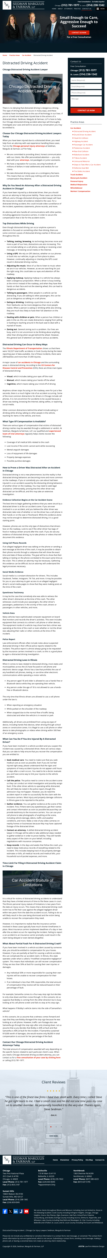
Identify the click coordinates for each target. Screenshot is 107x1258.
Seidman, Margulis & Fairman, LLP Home (23, 5)
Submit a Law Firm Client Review (53, 1143)
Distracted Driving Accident (85, 131)
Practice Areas (77, 122)
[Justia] (21, 1211)
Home (54, 9)
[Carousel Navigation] (53, 1126)
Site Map (89, 1160)
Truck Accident (76, 174)
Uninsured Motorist (82, 161)
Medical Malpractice (78, 184)
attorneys (24, 160)
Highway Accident (81, 141)
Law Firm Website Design (91, 1246)
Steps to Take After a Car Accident (87, 164)
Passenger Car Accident (83, 145)
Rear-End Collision (81, 151)
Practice (77, 9)
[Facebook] (5, 1211)
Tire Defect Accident (82, 171)
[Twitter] (10, 1211)
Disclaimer (64, 1160)
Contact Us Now (79, 32)
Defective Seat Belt (81, 168)
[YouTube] (26, 1211)
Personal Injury (76, 181)
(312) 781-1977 (70, 5)
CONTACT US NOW (86, 110)
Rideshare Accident (81, 155)
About (60, 9)
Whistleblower (76, 188)
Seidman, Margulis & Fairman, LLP (30, 1246)
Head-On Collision (81, 138)
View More (53, 1136)
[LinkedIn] (15, 1211)
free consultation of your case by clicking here (39, 1057)
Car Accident (75, 128)
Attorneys (68, 9)
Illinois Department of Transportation (24, 348)
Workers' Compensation (80, 191)
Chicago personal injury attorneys (29, 146)
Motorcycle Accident (78, 178)
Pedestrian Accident (82, 148)
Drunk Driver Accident (83, 135)
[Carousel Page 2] (51, 1126)
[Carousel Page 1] (45, 1126)
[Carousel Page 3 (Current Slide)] (56, 1126)
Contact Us (86, 9)
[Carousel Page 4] (61, 1126)
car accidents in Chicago (29, 362)
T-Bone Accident (80, 158)
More (102, 9)
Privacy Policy (77, 1160)
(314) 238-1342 (95, 5)
